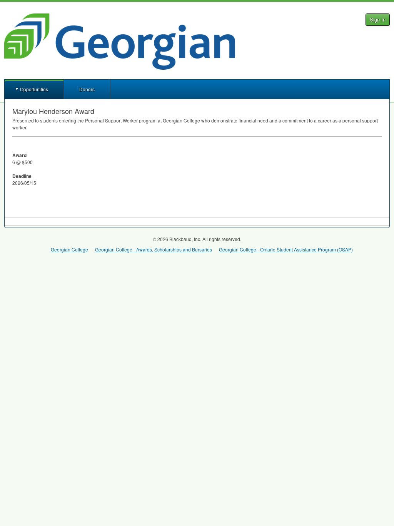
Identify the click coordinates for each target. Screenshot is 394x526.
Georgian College (69, 249)
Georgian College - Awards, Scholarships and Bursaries (153, 249)
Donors (87, 89)
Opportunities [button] (34, 89)
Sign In (378, 19)
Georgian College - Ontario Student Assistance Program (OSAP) (286, 249)
